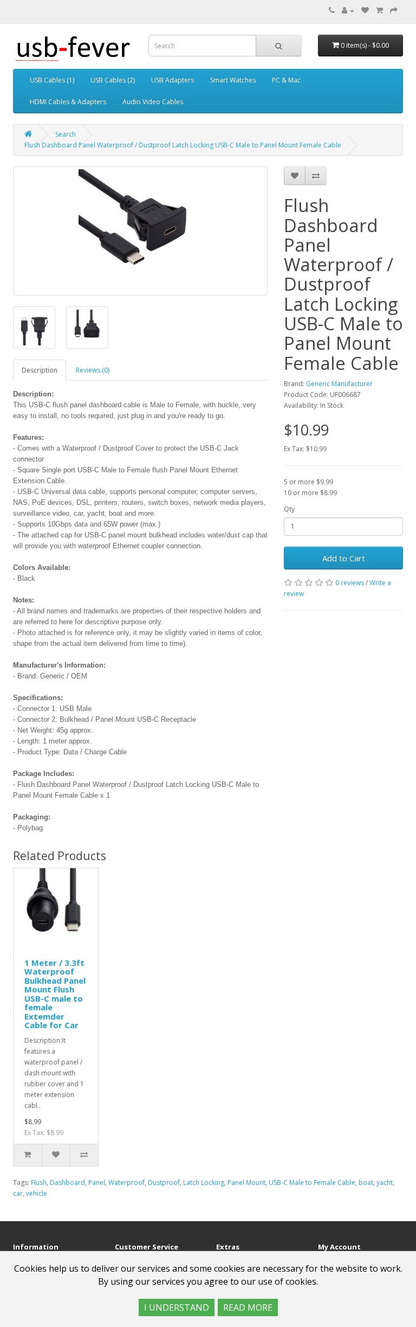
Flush (39, 1182)
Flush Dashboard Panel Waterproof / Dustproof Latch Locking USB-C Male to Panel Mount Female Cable (182, 145)
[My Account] (348, 10)
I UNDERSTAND (176, 1307)
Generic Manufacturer (339, 383)
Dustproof (164, 1182)
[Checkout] (394, 10)
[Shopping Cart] (379, 10)
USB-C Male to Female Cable (312, 1182)
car (18, 1193)
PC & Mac (286, 80)
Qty (289, 509)
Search (65, 134)
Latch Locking (203, 1182)
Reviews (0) (92, 370)
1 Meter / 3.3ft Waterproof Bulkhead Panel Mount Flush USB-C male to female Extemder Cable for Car (55, 994)
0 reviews (349, 582)
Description (39, 370)
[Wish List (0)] (365, 10)
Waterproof (126, 1182)
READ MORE (247, 1307)
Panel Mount (246, 1182)
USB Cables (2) (112, 80)
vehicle (36, 1193)
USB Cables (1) (52, 80)
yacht (384, 1182)
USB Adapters (172, 80)
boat (366, 1182)
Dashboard (67, 1182)
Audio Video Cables (152, 101)
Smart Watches (233, 80)
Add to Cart (343, 558)
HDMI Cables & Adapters (68, 101)
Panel (96, 1182)
